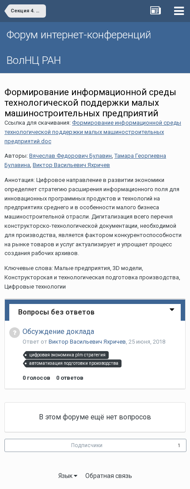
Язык (66, 475)
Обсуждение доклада (58, 331)
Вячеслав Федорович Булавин (70, 155)
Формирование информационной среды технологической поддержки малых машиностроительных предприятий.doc (92, 131)
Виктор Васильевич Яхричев (71, 165)
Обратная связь (108, 475)
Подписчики (87, 445)
